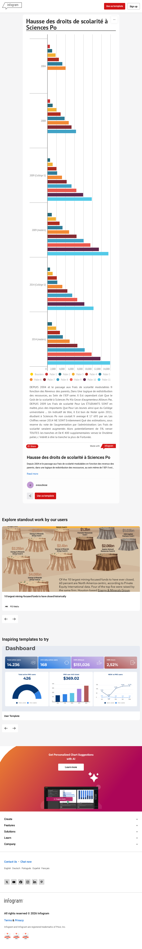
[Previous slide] (6, 619)
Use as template (114, 6)
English (7, 868)
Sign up (133, 6)
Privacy (19, 920)
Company (10, 844)
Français (45, 868)
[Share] (30, 496)
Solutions (9, 831)
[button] (37, 374)
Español (36, 868)
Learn (7, 837)
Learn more (71, 767)
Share (33, 446)
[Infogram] (12, 6)
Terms (8, 920)
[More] (114, 19)
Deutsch (16, 868)
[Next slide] (14, 619)
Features (9, 825)
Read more (32, 473)
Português (26, 868)
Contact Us (10, 861)
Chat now (26, 861)
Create (8, 819)
